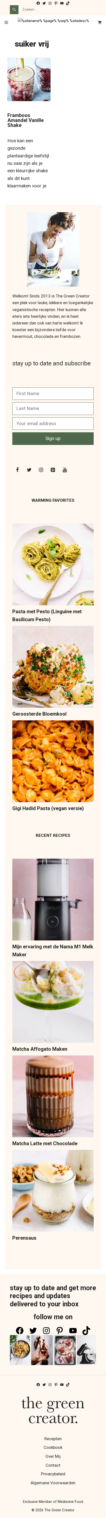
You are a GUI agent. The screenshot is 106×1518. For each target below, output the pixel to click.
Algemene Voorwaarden (53, 1482)
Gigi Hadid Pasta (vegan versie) (48, 808)
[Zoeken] (14, 9)
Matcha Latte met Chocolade (44, 1143)
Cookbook (53, 1447)
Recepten (53, 1438)
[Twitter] (29, 470)
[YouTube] (65, 470)
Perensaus (24, 1238)
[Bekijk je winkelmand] (99, 22)
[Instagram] (41, 470)
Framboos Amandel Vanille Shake (25, 120)
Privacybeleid (53, 1473)
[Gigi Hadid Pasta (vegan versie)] (53, 762)
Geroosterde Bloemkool (39, 714)
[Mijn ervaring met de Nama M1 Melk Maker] (53, 901)
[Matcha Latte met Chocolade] (53, 1097)
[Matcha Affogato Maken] (53, 1003)
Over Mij (53, 1456)
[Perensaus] (53, 1192)
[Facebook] (17, 470)
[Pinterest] (53, 470)
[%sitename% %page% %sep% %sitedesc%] (53, 22)
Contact (53, 1465)
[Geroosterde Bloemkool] (53, 668)
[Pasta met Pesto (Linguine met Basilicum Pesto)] (53, 566)
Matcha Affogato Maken (39, 1049)
